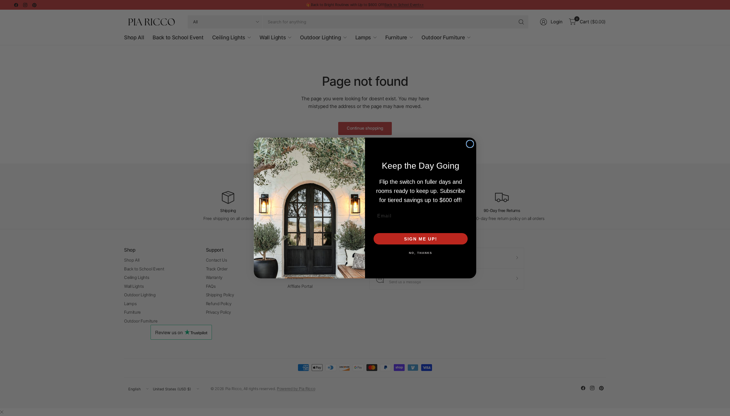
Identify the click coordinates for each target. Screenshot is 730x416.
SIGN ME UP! (420, 238)
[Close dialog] (470, 143)
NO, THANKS (420, 252)
